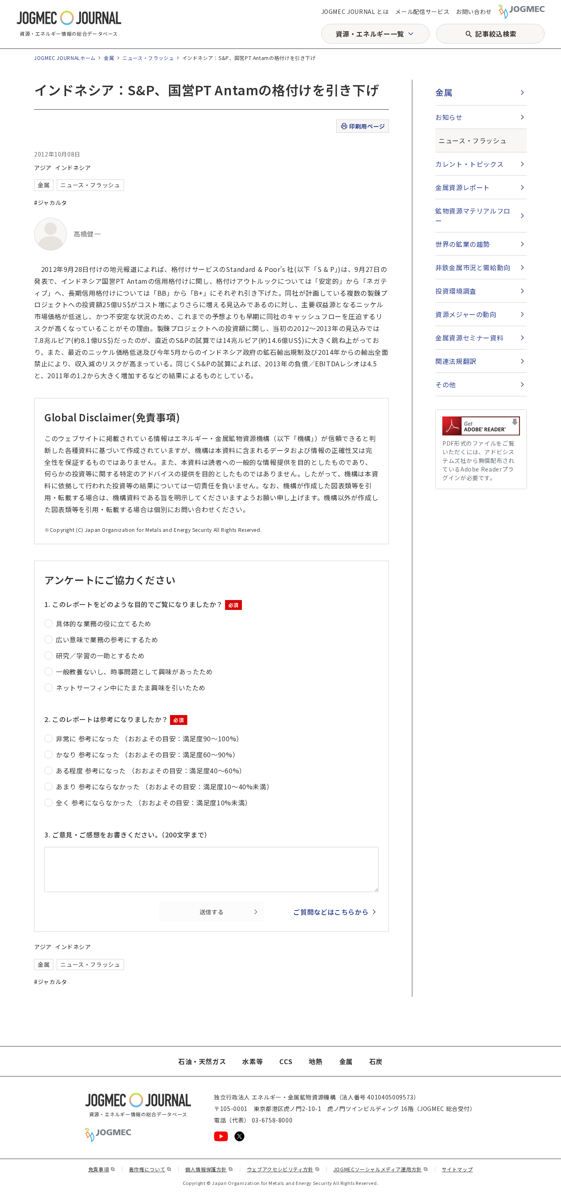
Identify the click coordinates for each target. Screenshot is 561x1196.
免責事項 (101, 1169)
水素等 (252, 1061)
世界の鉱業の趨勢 (462, 244)
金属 (109, 57)
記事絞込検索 (495, 34)
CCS (285, 1061)
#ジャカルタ (50, 202)
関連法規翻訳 (455, 361)
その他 (445, 384)
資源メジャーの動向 (466, 314)
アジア (43, 167)
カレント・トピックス (469, 164)
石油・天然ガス (202, 1061)
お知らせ (449, 117)
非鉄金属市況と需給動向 (472, 267)
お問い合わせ (474, 11)
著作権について (150, 1169)
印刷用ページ (367, 126)
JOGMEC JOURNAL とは (355, 11)
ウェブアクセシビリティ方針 (283, 1169)
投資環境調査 (455, 291)
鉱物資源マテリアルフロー (472, 215)
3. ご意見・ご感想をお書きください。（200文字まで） (127, 835)
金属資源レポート (462, 187)
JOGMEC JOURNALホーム (65, 57)
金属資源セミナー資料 (469, 338)
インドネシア (73, 167)
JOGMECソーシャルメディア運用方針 (380, 1169)
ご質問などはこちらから (330, 912)
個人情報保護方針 (209, 1169)
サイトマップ (457, 1169)
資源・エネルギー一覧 (370, 34)
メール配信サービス (422, 11)
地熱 (315, 1061)
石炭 (376, 1061)
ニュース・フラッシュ (148, 57)
